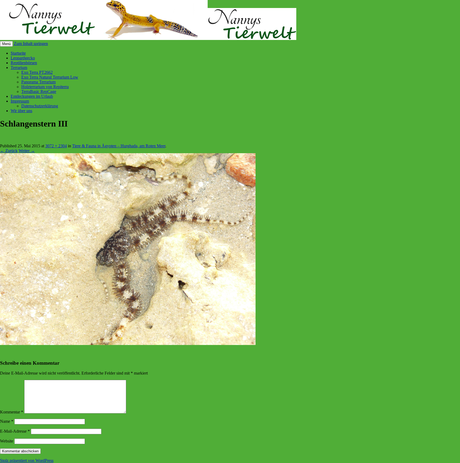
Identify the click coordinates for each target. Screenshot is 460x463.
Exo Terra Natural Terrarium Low (49, 77)
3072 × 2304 (56, 146)
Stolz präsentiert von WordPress (27, 460)
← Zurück (9, 150)
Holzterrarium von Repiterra (45, 86)
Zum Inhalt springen (31, 43)
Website (6, 441)
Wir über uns (21, 110)
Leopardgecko (23, 58)
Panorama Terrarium (38, 82)
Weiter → (27, 150)
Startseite (18, 53)
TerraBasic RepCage (38, 91)
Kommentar (11, 412)
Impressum (20, 101)
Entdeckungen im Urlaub (32, 96)
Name (6, 421)
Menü (6, 44)
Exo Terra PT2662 (37, 72)
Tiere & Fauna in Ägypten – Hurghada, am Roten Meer (118, 146)
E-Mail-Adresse (15, 431)
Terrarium (19, 67)
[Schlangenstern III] (128, 343)
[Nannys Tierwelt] (148, 38)
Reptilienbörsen (24, 62)
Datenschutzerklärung (39, 106)
